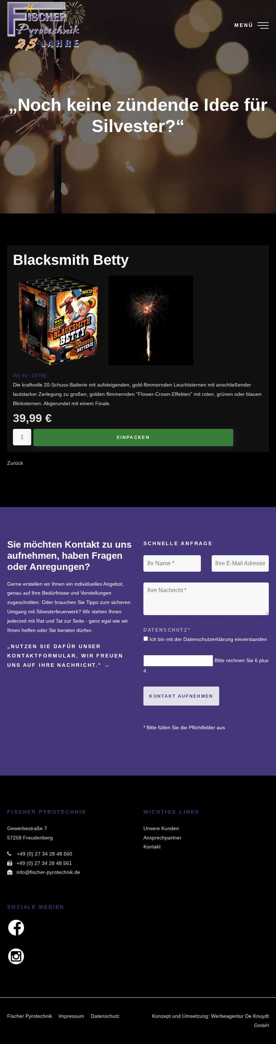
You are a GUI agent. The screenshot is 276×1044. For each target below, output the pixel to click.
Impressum (71, 1016)
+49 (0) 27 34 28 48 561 (44, 863)
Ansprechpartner (162, 838)
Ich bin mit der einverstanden (208, 639)
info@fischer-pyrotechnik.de (48, 872)
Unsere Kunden (161, 828)
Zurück (15, 463)
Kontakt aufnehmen (181, 696)
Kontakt (152, 846)
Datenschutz (105, 1016)
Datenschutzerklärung (208, 639)
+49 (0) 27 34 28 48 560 (44, 854)
